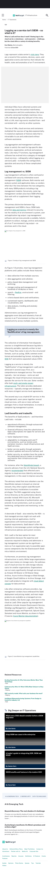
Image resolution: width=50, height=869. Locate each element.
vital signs (34, 54)
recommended (17, 471)
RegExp (18, 292)
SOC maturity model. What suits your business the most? (24, 693)
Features (5, 858)
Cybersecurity (25, 796)
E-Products (36, 856)
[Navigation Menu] (3, 15)
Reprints (14, 856)
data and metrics (19, 210)
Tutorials (38, 863)
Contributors (6, 856)
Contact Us (39, 849)
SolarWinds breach (31, 465)
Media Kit (25, 851)
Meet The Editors (29, 849)
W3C (6, 359)
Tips (32, 863)
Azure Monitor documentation (25, 616)
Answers (20, 856)
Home (4, 19)
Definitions (28, 856)
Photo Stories (19, 863)
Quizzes (27, 863)
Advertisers (5, 851)
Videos (4, 865)
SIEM (19, 180)
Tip (6, 25)
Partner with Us (15, 851)
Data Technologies (39, 796)
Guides (4, 863)
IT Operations (12, 19)
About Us (5, 849)
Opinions (10, 863)
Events (44, 856)
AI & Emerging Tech (12, 796)
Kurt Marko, (9, 45)
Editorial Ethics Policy (16, 849)
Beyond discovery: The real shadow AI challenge (25, 811)
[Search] (47, 15)
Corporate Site (34, 851)
